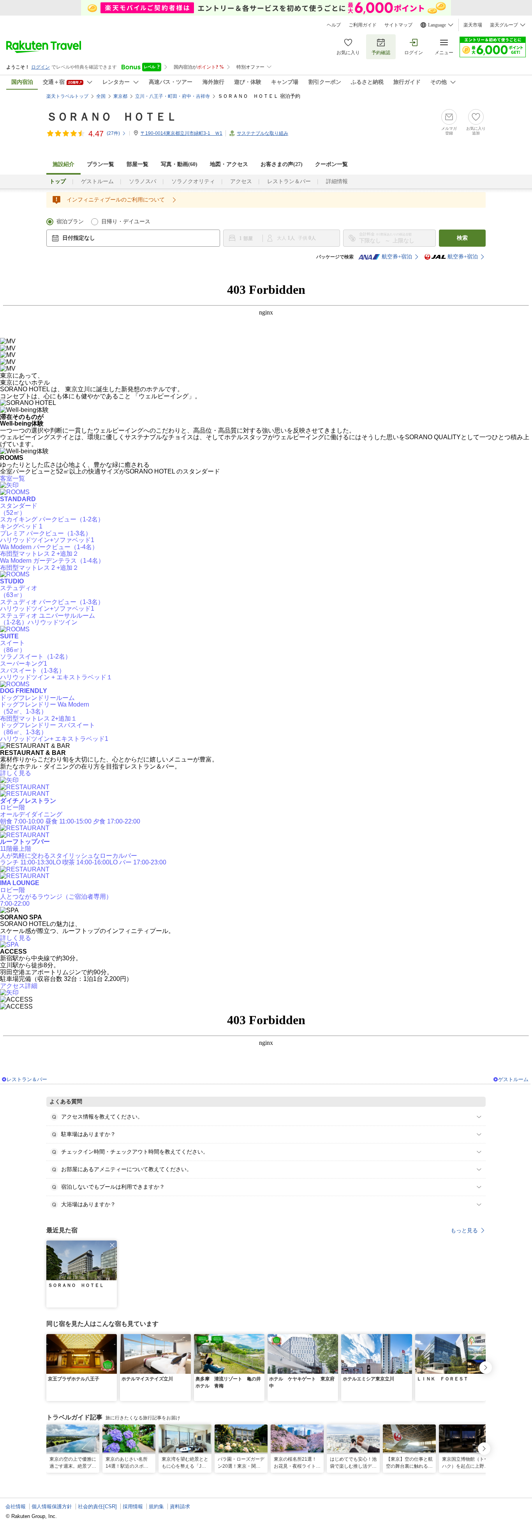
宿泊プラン (70, 221)
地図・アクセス (229, 164)
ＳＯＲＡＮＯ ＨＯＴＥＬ (111, 117)
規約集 (156, 1506)
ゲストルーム (97, 181)
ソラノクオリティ (193, 181)
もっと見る (464, 1230)
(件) (113, 133)
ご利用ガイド (363, 25)
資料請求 (180, 1506)
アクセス (241, 181)
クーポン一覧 (331, 164)
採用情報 (133, 1506)
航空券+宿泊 (397, 257)
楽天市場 (472, 25)
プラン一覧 (100, 164)
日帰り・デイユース (125, 221)
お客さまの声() (282, 164)
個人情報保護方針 (52, 1506)
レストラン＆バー (289, 181)
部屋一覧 (137, 164)
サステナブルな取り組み (262, 133)
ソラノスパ (142, 181)
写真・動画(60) (179, 164)
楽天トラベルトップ (67, 96)
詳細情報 (337, 181)
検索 (462, 238)
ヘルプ (334, 25)
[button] (112, 1245)
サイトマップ (398, 25)
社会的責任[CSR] (97, 1506)
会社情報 (15, 1506)
